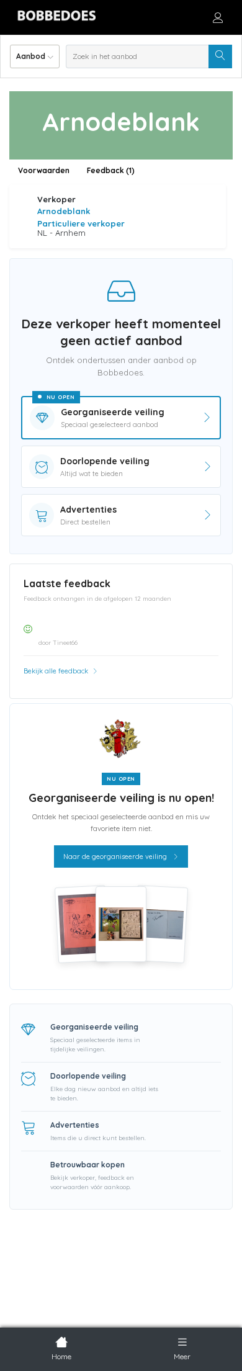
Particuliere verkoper (81, 223)
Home (61, 1356)
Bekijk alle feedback (57, 671)
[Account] (218, 17)
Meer (182, 1356)
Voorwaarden (43, 170)
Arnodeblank (63, 211)
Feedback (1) (111, 170)
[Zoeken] (220, 56)
